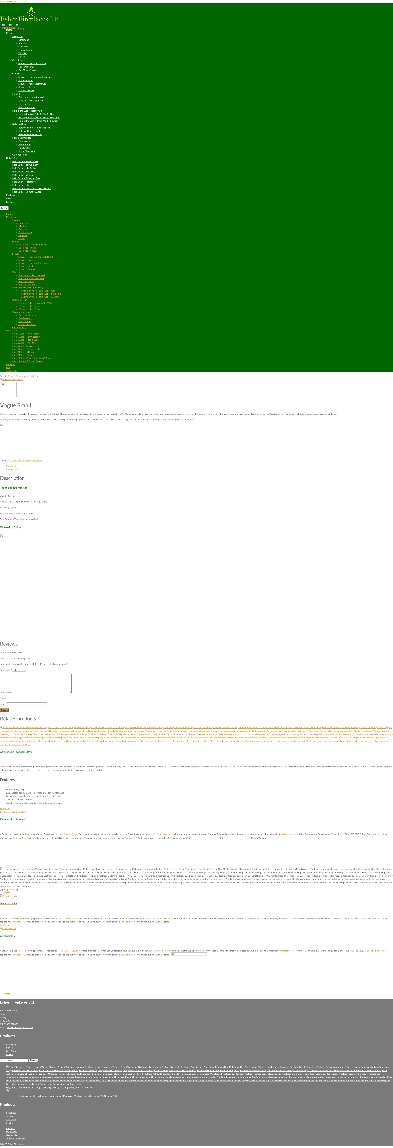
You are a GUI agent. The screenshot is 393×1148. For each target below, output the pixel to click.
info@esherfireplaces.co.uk (20, 1027)
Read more (5, 808)
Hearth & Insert (289, 834)
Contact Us (130, 838)
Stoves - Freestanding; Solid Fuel (23, 376)
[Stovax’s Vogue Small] (11, 379)
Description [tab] (11, 466)
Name (3, 698)
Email (3, 704)
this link (380, 834)
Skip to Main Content (10, 1)
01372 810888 (11, 1024)
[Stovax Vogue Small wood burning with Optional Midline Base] (9, 396)
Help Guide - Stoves (69, 834)
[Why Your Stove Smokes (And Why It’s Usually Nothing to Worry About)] (199, 1084)
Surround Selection (161, 834)
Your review (6, 692)
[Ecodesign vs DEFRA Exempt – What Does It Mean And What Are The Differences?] (12, 1096)
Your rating (6, 670)
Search (33, 1060)
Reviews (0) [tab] (12, 469)
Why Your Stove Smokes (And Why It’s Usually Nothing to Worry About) (40, 1087)
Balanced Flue (19, 838)
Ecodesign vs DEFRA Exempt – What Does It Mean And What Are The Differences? (59, 1096)
